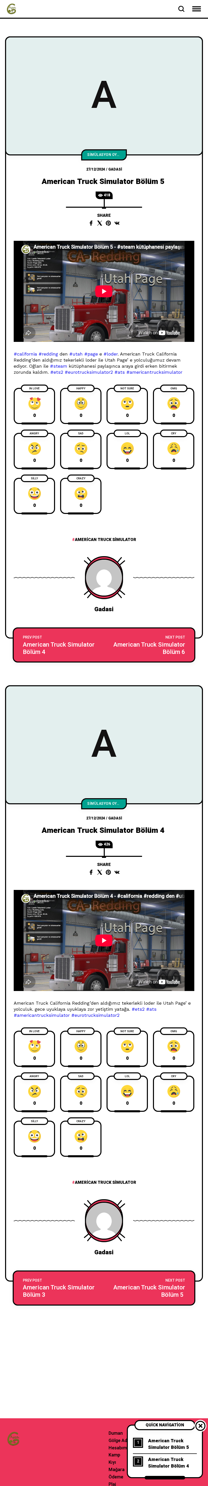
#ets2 (56, 372)
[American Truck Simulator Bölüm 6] (149, 645)
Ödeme (116, 1477)
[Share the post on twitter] (99, 223)
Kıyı (112, 1462)
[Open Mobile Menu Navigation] (196, 9)
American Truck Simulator (105, 540)
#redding (48, 354)
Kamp (114, 1455)
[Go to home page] (11, 8)
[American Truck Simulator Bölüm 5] (149, 1288)
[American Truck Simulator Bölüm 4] (59, 645)
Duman (116, 1433)
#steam (58, 366)
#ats (119, 372)
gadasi (115, 169)
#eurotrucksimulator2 (89, 372)
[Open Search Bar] (181, 9)
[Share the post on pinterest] (108, 223)
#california (25, 354)
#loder (110, 354)
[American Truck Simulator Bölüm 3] (59, 1288)
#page (91, 354)
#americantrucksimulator (154, 372)
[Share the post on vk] (117, 223)
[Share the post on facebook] (91, 223)
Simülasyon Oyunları (107, 154)
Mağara (117, 1469)
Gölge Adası (121, 1440)
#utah (76, 354)
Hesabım (118, 1448)
